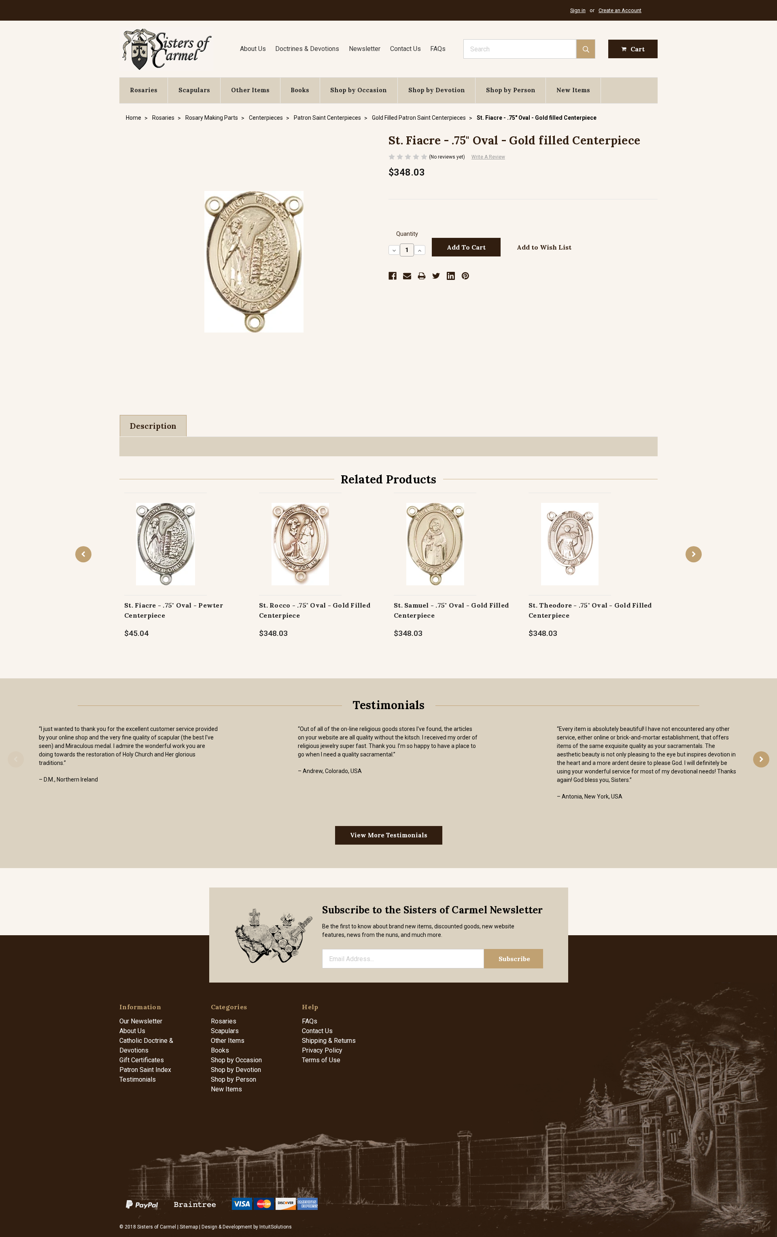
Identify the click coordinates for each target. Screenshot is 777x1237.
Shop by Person (510, 90)
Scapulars (194, 90)
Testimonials (137, 1079)
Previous (83, 554)
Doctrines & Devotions (307, 49)
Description (153, 426)
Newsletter (364, 49)
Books (300, 90)
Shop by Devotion (436, 90)
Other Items (250, 90)
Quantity (407, 234)
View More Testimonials (388, 835)
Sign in (578, 10)
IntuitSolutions (275, 1227)
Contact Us (405, 49)
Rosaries (143, 90)
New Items (573, 90)
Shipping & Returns (329, 1040)
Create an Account (620, 10)
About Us (253, 49)
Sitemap (189, 1227)
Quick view (165, 535)
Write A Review (488, 157)
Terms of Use (321, 1060)
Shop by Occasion (358, 90)
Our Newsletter (140, 1021)
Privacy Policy (322, 1050)
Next (693, 554)
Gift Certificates (141, 1060)
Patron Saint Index (145, 1070)
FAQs (438, 49)
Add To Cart (165, 552)
